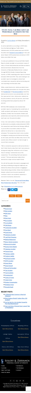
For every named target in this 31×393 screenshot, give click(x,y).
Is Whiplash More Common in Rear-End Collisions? (15, 295)
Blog (6, 216)
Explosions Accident (10, 235)
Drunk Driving (8, 232)
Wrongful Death (9, 287)
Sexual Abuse (8, 263)
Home (3, 366)
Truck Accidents (9, 273)
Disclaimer (23, 387)
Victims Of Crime (9, 277)
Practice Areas (6, 372)
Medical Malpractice (10, 239)
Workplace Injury (9, 284)
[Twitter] (12, 189)
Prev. (12, 196)
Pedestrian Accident (10, 249)
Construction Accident (11, 227)
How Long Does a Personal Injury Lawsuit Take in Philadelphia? (17, 306)
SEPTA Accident (9, 261)
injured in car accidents (16, 52)
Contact (19, 370)
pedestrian (7, 92)
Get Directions (7, 329)
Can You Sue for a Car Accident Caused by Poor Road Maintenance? (16, 303)
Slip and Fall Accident (10, 268)
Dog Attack (8, 230)
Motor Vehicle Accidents (11, 242)
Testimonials (20, 368)
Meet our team (6, 370)
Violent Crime (8, 280)
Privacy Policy (15, 387)
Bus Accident (8, 220)
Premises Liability (9, 254)
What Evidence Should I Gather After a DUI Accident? (16, 299)
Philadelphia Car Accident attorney (13, 186)
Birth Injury (8, 213)
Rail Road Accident (10, 258)
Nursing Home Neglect (11, 247)
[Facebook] (9, 189)
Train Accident (8, 270)
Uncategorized (9, 275)
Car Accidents (11, 40)
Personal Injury (9, 251)
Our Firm (4, 368)
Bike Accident (8, 211)
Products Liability (9, 256)
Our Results (20, 366)
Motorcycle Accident (10, 244)
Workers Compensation (11, 282)
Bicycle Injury (8, 209)
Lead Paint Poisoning (10, 237)
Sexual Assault (9, 266)
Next (18, 196)
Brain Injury (8, 218)
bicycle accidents (18, 92)
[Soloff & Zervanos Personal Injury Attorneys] (9, 6)
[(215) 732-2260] (28, 6)
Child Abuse (8, 225)
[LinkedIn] (15, 189)
